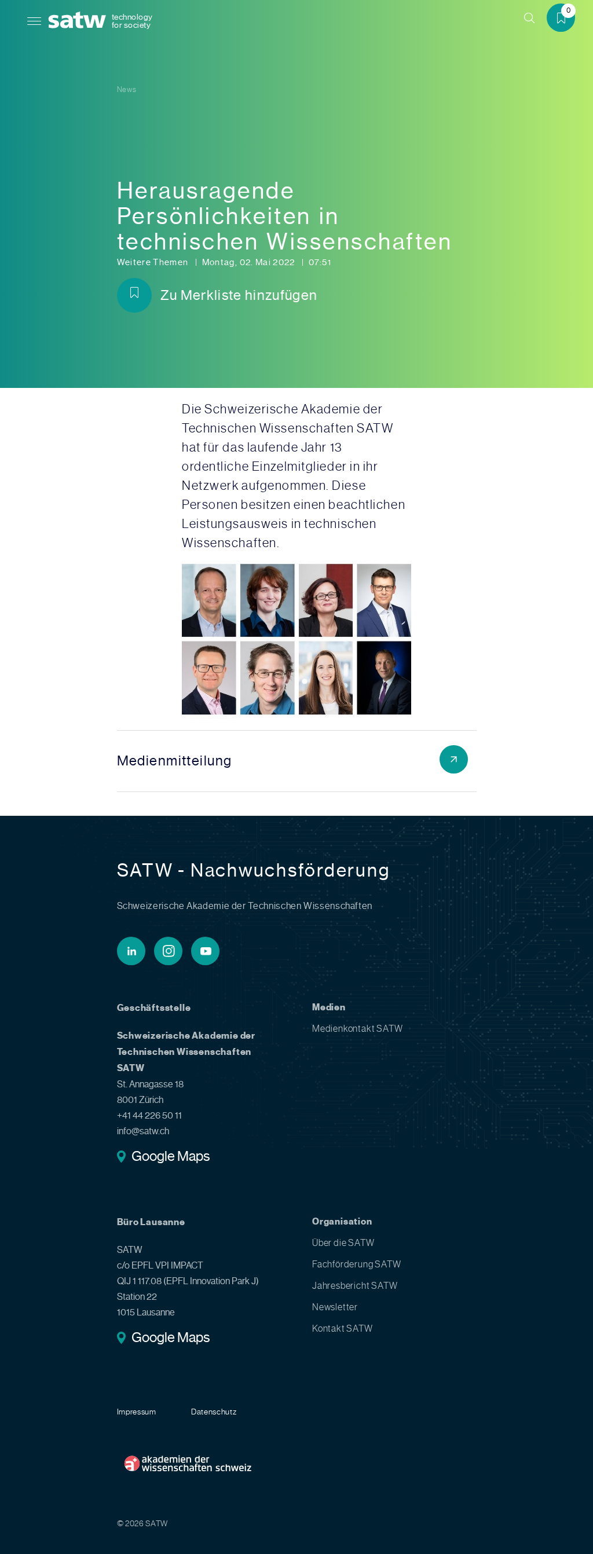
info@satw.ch (143, 1131)
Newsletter (335, 1307)
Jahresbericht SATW (354, 1285)
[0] (565, 19)
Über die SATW (343, 1242)
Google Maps (170, 1157)
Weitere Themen (154, 262)
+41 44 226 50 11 (149, 1115)
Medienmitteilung (174, 761)
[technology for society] (79, 21)
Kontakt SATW (342, 1328)
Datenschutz (214, 1411)
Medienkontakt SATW (357, 1028)
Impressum (136, 1411)
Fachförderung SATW (356, 1264)
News (127, 89)
